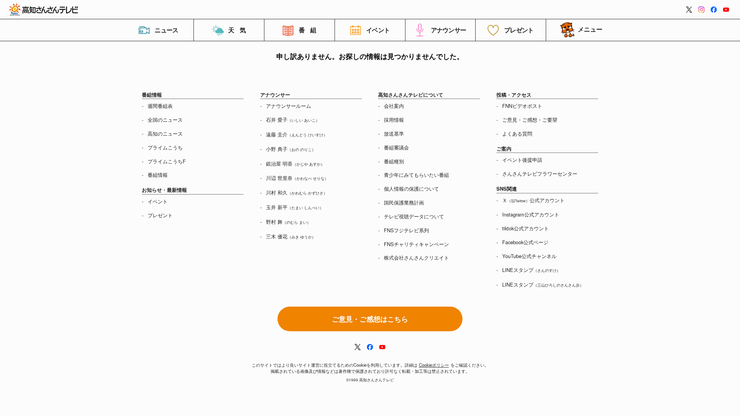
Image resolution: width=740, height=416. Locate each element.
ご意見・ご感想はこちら (370, 319)
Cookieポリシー (434, 365)
